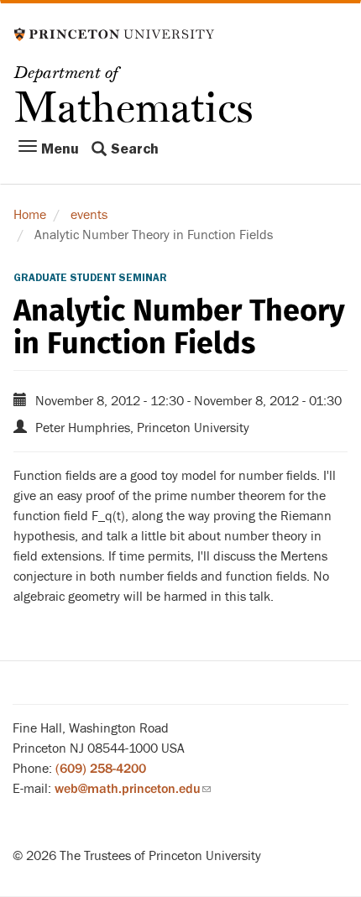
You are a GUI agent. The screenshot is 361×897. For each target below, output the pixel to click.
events (89, 214)
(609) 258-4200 (100, 768)
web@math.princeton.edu (133, 788)
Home (29, 214)
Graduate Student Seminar (90, 278)
